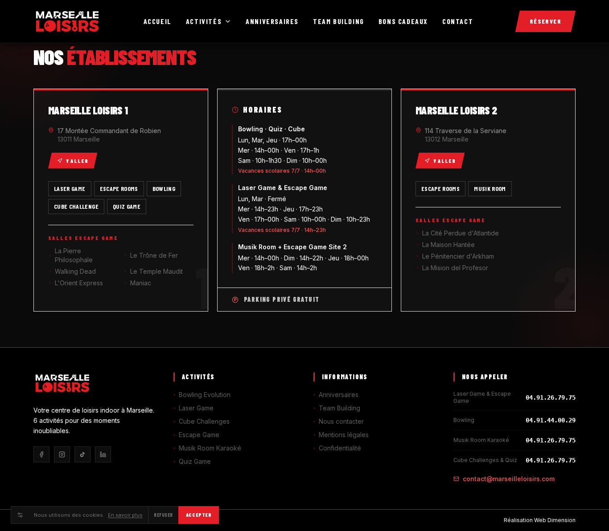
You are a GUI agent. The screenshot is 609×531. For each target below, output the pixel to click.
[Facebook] (41, 454)
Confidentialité (340, 448)
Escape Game (199, 434)
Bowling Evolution (204, 394)
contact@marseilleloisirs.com (509, 478)
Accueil (158, 21)
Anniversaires (272, 21)
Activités (204, 21)
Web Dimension (555, 520)
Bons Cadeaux (403, 21)
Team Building (338, 21)
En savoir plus (125, 515)
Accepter (198, 515)
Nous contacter (341, 421)
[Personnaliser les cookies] (20, 515)
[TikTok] (82, 454)
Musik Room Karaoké (210, 448)
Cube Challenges (204, 421)
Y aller (77, 161)
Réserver (545, 21)
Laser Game (196, 408)
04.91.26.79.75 (551, 397)
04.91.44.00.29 (551, 420)
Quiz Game (195, 461)
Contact (457, 21)
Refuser (163, 515)
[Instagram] (62, 454)
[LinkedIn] (103, 454)
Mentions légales (344, 434)
